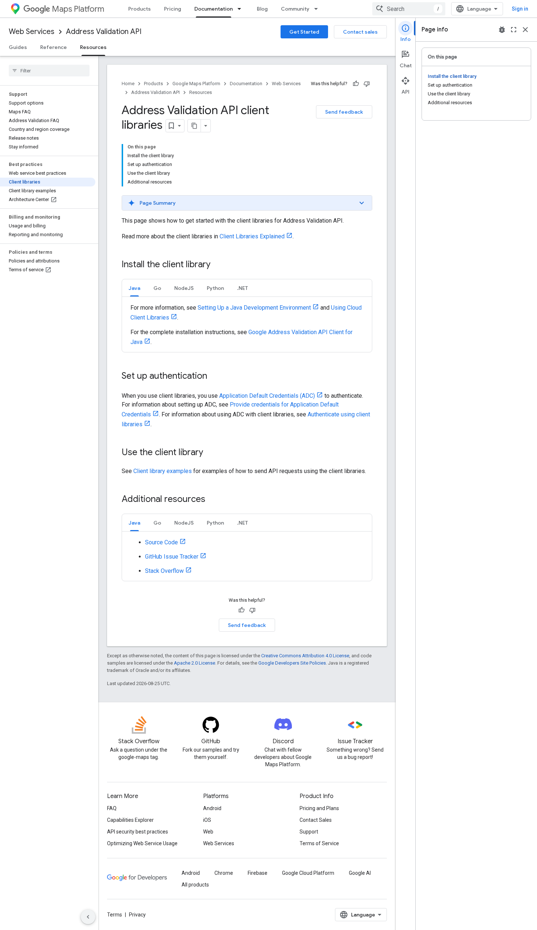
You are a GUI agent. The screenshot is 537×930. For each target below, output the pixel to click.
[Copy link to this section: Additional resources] (212, 499)
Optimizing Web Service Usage (142, 843)
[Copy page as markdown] (194, 126)
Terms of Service (319, 843)
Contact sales (360, 32)
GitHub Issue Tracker (171, 556)
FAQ (112, 808)
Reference (53, 47)
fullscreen (513, 29)
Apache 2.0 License (194, 663)
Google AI (360, 873)
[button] (247, 203)
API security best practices (137, 832)
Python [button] (215, 288)
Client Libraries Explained (252, 236)
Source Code (161, 542)
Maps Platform (78, 9)
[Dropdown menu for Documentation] (241, 9)
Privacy (137, 915)
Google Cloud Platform (308, 873)
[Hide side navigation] (88, 917)
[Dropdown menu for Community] (318, 9)
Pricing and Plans (319, 808)
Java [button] (134, 288)
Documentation (213, 8)
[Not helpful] (366, 83)
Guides (18, 47)
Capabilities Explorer (130, 820)
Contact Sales (316, 820)
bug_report (502, 29)
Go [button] (157, 288)
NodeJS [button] (184, 288)
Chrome (223, 873)
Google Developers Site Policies (292, 663)
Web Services (31, 31)
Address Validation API (103, 31)
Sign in (520, 9)
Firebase (257, 873)
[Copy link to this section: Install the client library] (217, 265)
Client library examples (162, 471)
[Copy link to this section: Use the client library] (210, 453)
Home (128, 83)
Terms (114, 915)
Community (295, 8)
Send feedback (344, 112)
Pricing (172, 8)
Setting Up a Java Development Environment (254, 307)
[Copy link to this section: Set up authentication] (214, 376)
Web (208, 832)
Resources (93, 47)
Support (309, 832)
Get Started (304, 32)
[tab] (134, 287)
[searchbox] (49, 70)
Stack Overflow (164, 570)
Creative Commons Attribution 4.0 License (305, 655)
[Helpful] (355, 83)
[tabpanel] (247, 324)
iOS (207, 820)
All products (195, 885)
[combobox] (408, 8)
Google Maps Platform (196, 83)
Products (139, 8)
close (525, 29)
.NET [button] (242, 288)
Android (212, 808)
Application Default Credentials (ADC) (267, 395)
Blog (262, 8)
